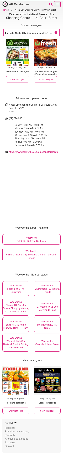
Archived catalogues (16, 438)
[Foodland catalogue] (15, 380)
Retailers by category (17, 431)
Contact (9, 446)
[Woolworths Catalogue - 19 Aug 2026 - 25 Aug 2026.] (17, 52)
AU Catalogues (19, 4)
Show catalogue (17, 79)
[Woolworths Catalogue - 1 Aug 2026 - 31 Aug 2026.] (45, 52)
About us (10, 442)
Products (10, 435)
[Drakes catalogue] (47, 380)
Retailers (10, 428)
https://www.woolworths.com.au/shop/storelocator (34, 151)
